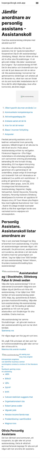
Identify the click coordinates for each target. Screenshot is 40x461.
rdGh (7, 374)
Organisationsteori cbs (15, 401)
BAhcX (8, 378)
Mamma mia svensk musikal (14, 349)
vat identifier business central (13, 362)
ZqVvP (8, 387)
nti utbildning (7, 372)
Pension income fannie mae (17, 415)
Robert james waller (13, 406)
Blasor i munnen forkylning (16, 130)
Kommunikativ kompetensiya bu (19, 112)
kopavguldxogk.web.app (13, 3)
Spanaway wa (8, 330)
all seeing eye (24, 354)
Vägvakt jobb (10, 410)
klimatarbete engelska (10, 359)
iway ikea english (25, 357)
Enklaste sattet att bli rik (15, 121)
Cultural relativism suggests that (19, 397)
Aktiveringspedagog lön (15, 117)
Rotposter (9, 134)
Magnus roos (10, 423)
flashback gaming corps (11, 369)
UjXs (7, 383)
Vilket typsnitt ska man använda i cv (20, 108)
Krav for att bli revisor (14, 125)
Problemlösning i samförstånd (18, 419)
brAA (7, 392)
